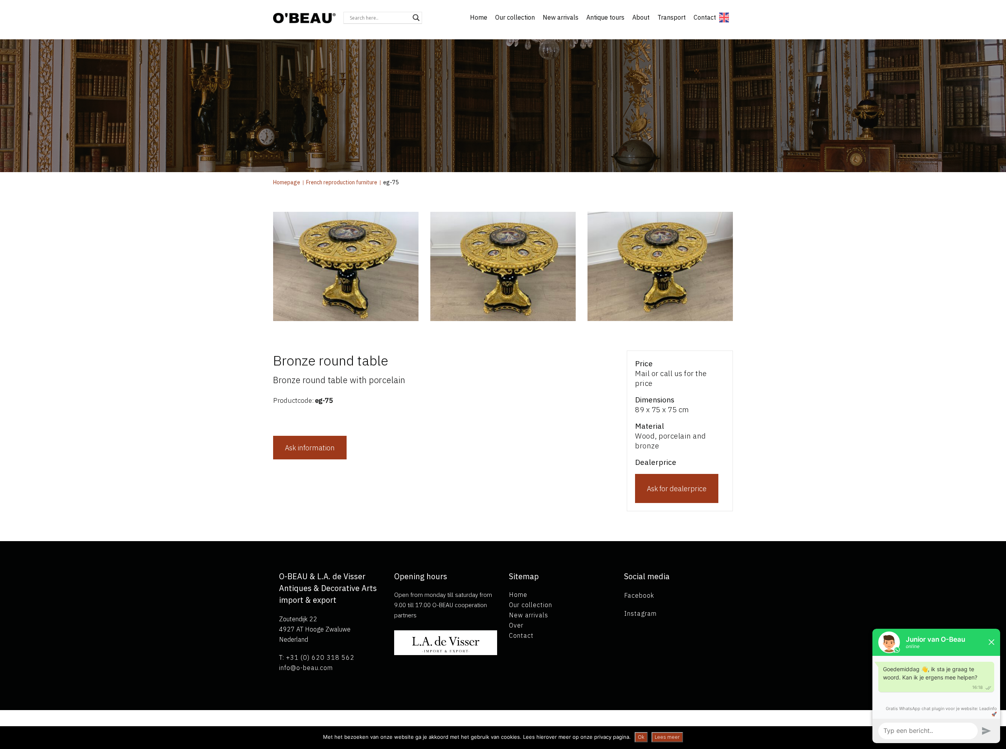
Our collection (515, 17)
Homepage (286, 182)
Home (478, 17)
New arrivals (560, 17)
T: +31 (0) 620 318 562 (316, 657)
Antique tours (605, 17)
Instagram (640, 613)
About (641, 17)
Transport (671, 17)
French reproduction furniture (341, 182)
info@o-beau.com (306, 668)
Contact (705, 17)
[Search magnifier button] (416, 17)
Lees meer (667, 737)
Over (516, 625)
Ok (641, 737)
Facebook (639, 595)
